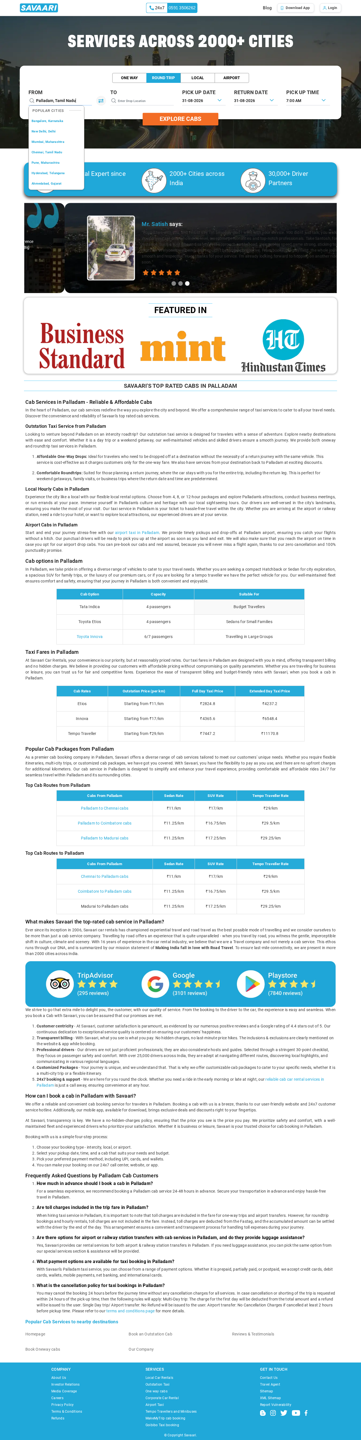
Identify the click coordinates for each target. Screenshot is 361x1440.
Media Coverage (64, 1391)
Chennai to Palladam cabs (104, 876)
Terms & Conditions (66, 1412)
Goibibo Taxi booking (162, 1425)
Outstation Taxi (158, 1384)
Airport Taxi (155, 1405)
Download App (298, 8)
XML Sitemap (270, 1398)
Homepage (35, 1334)
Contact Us (269, 1378)
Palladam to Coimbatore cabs (105, 823)
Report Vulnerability (275, 1405)
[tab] (173, 283)
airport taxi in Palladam (137, 532)
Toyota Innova (90, 636)
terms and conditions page (130, 1311)
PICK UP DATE (199, 92)
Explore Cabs (180, 119)
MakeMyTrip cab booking (166, 1418)
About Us (58, 1378)
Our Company (141, 1349)
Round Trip (163, 78)
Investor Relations (65, 1384)
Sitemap (266, 1391)
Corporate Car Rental (162, 1398)
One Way (129, 78)
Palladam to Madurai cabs (105, 838)
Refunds (57, 1418)
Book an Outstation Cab (150, 1334)
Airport (231, 78)
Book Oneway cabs (42, 1349)
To (113, 92)
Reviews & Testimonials (253, 1334)
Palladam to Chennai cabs (104, 808)
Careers (57, 1398)
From (35, 92)
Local (197, 78)
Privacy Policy (62, 1405)
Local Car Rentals (159, 1378)
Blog (267, 7)
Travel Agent (270, 1384)
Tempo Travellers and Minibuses (171, 1412)
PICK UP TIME (302, 92)
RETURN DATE (251, 92)
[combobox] (308, 100)
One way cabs (157, 1391)
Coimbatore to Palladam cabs (105, 891)
